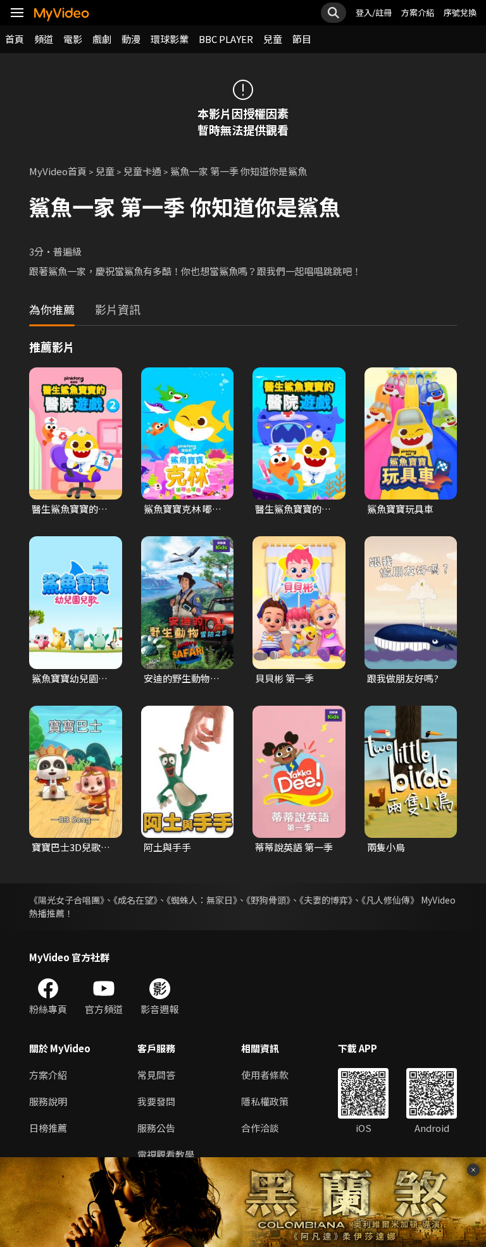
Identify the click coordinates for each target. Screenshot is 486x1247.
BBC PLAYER (226, 39)
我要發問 (156, 1101)
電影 (72, 39)
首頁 (14, 39)
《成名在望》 (135, 900)
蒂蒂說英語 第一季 (294, 847)
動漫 (131, 39)
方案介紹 (417, 12)
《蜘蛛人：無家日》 (201, 900)
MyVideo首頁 (58, 171)
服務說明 (48, 1101)
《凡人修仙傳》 (390, 900)
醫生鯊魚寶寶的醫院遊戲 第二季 (70, 509)
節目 (301, 39)
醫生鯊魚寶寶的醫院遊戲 (293, 509)
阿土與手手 (167, 847)
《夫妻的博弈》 (325, 900)
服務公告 (156, 1127)
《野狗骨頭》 (268, 900)
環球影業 (170, 39)
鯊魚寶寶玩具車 (400, 508)
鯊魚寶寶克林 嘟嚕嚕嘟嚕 (182, 509)
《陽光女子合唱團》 (66, 900)
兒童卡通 (142, 171)
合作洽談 (260, 1127)
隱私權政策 (265, 1101)
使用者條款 (265, 1074)
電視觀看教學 (165, 1154)
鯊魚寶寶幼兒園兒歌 (70, 678)
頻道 (43, 39)
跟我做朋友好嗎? (403, 678)
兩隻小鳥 (386, 847)
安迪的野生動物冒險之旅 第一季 (182, 678)
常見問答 (156, 1074)
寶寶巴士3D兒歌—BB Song (71, 847)
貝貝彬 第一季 (284, 678)
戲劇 (101, 39)
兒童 (272, 39)
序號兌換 (460, 12)
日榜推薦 (48, 1127)
